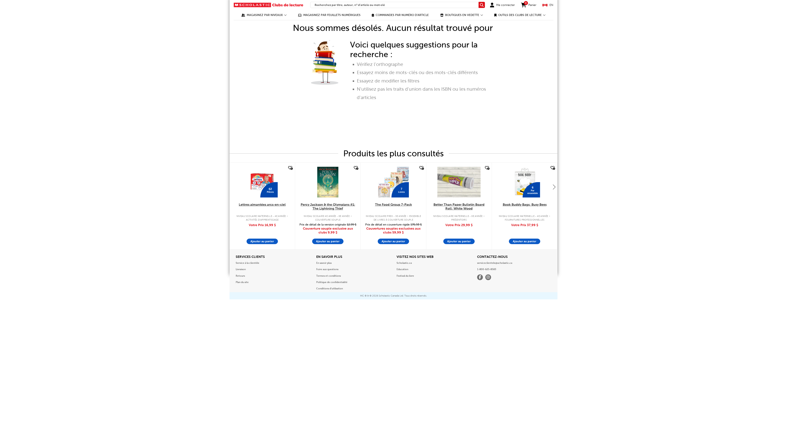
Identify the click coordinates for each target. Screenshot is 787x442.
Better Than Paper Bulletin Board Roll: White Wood (458, 206)
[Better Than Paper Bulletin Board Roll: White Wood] (458, 182)
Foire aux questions (327, 269)
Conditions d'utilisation (329, 288)
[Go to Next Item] (554, 187)
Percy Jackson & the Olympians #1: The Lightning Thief (328, 206)
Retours (240, 275)
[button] (264, 15)
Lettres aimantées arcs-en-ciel (262, 204)
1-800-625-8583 (486, 269)
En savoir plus (324, 263)
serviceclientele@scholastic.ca (494, 263)
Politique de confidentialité (331, 282)
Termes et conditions (328, 275)
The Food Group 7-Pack (393, 204)
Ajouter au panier (262, 241)
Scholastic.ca (404, 263)
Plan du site (242, 282)
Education (402, 269)
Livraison (241, 269)
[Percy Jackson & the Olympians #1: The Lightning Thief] (327, 182)
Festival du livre (405, 275)
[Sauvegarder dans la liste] (290, 168)
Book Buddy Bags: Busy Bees (525, 204)
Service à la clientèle (247, 263)
